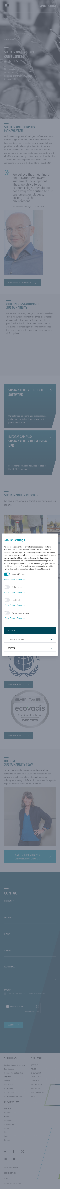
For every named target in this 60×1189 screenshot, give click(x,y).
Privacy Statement (42, 569)
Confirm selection (16, 639)
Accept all (12, 630)
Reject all (12, 648)
